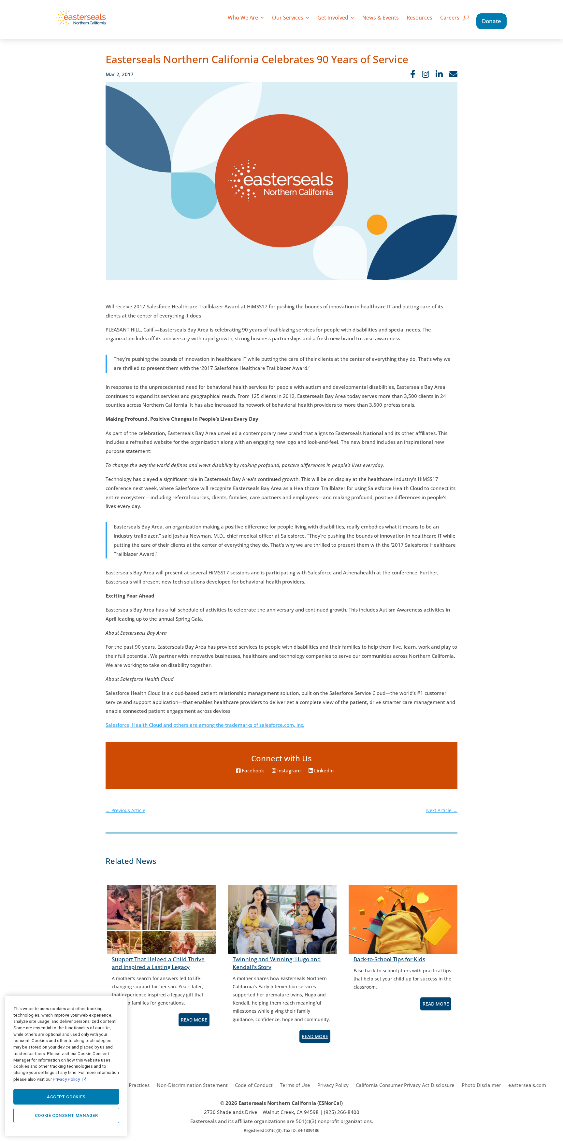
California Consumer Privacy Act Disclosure (405, 1085)
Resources (419, 17)
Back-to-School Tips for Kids (389, 959)
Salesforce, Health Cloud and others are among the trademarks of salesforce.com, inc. (205, 725)
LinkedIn (323, 770)
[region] (66, 1066)
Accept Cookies (66, 1096)
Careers (449, 17)
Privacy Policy (333, 1085)
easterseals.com (527, 1085)
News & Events (380, 17)
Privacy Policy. (66, 1079)
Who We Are (243, 17)
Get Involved (332, 17)
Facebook (252, 770)
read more (194, 1020)
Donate (491, 21)
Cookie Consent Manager (66, 1115)
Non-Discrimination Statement (192, 1085)
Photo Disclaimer (481, 1085)
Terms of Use (295, 1085)
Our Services (287, 17)
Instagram (288, 770)
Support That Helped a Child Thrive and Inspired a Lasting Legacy (158, 963)
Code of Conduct (254, 1085)
